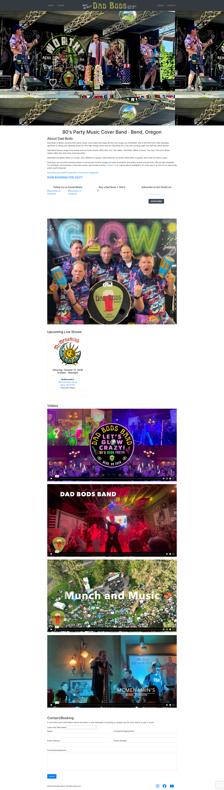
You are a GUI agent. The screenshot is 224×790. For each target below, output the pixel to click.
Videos (160, 5)
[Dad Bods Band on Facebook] (164, 787)
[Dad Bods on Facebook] (57, 192)
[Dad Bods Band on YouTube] (172, 787)
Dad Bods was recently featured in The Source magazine (72, 172)
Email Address (53, 740)
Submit (52, 776)
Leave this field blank (56, 727)
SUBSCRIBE (156, 201)
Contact (171, 5)
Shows (60, 5)
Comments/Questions (56, 750)
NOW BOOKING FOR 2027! (64, 177)
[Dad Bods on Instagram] (78, 192)
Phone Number (120, 740)
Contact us (111, 165)
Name (49, 731)
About (51, 5)
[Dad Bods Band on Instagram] (157, 787)
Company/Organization (124, 731)
